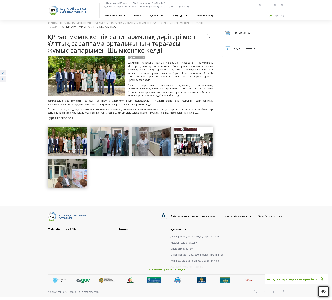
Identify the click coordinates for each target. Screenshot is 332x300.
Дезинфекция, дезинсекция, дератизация (194, 236)
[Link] (67, 280)
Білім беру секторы (270, 216)
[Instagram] (281, 5)
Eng (282, 15)
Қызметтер (157, 15)
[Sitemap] (260, 5)
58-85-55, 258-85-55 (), (144, 6)
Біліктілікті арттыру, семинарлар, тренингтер (196, 254)
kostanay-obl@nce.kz (117, 3)
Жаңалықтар (205, 15)
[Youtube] (267, 5)
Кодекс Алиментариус (239, 216)
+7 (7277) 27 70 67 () (175, 6)
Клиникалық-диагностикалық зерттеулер (194, 260)
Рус (276, 15)
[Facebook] (274, 5)
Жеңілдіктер (180, 15)
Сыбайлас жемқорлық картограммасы (195, 216)
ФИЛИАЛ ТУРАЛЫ (115, 15)
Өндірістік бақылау (181, 248)
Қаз (270, 15)
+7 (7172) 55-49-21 (157, 3)
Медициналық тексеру (183, 242)
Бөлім (137, 15)
